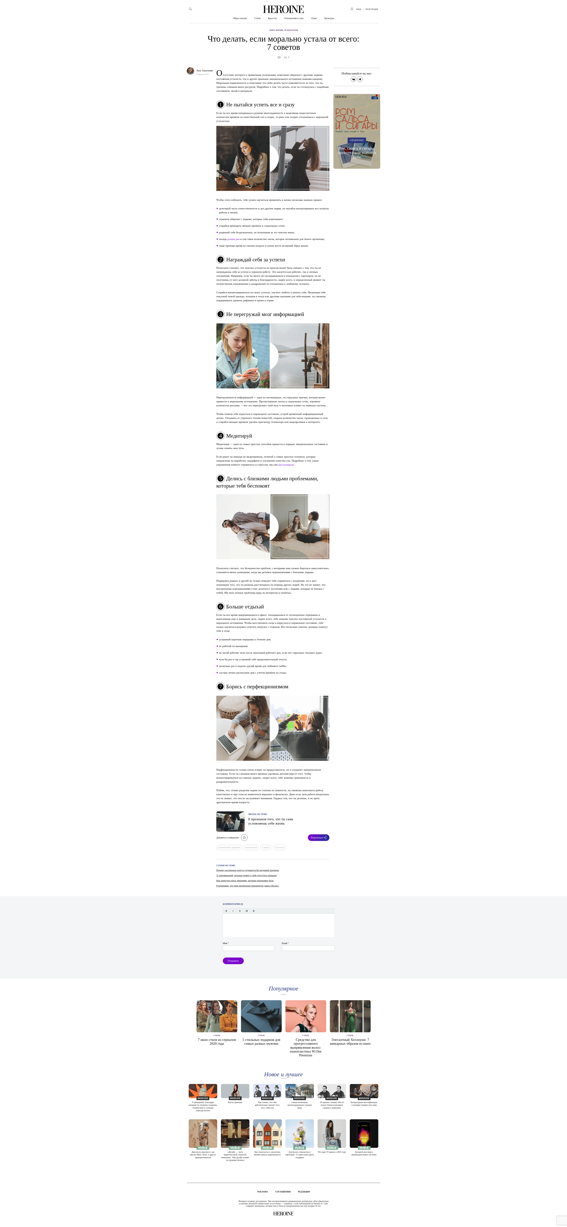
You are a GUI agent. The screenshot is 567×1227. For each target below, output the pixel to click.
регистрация (371, 9)
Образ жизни (240, 18)
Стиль (257, 18)
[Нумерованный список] (253, 910)
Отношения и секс (294, 18)
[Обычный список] (246, 910)
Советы (266, 847)
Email (285, 943)
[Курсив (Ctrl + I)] (233, 910)
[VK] (353, 79)
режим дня (233, 239)
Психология (291, 30)
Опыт (314, 18)
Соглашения (283, 1192)
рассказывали (286, 464)
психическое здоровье (229, 847)
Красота (272, 18)
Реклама (262, 1192)
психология (251, 847)
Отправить (233, 961)
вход (358, 9)
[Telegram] (360, 79)
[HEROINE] (283, 9)
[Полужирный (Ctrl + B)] (226, 910)
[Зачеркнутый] (239, 910)
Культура (329, 18)
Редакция (304, 1192)
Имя (226, 943)
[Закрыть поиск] (560, 6)
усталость (279, 847)
